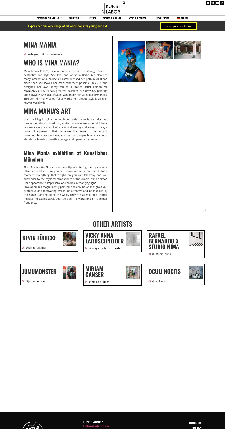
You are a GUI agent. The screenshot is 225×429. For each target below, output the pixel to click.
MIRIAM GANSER (94, 271)
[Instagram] (222, 3)
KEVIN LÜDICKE (39, 237)
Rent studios (162, 18)
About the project (137, 18)
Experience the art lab (48, 18)
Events (92, 18)
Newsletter (194, 423)
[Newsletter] (208, 3)
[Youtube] (217, 3)
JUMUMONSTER (39, 271)
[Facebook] (213, 3)
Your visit (74, 18)
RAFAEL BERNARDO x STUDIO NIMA (164, 241)
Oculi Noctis (165, 271)
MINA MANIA (40, 45)
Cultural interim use (96, 426)
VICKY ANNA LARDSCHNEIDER (104, 238)
